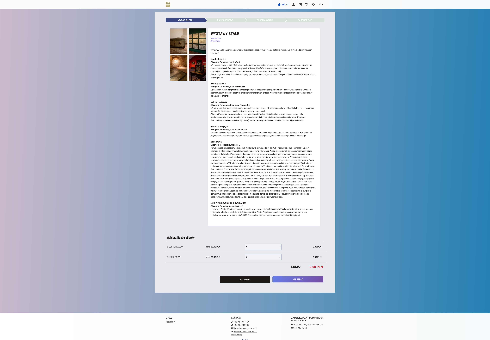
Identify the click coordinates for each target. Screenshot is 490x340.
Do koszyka (245, 279)
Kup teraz (298, 279)
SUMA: (296, 267)
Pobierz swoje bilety (245, 331)
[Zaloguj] (293, 4)
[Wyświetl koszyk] (300, 4)
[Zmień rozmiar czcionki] (307, 4)
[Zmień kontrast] (313, 4)
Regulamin (170, 322)
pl (320, 4)
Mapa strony (236, 334)
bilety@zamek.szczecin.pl (244, 328)
